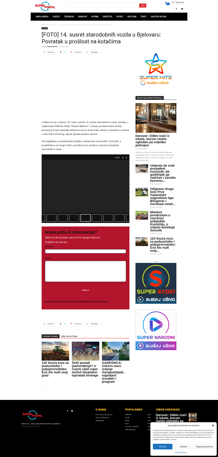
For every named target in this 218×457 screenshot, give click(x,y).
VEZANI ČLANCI (50, 336)
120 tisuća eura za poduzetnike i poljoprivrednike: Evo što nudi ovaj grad (55, 369)
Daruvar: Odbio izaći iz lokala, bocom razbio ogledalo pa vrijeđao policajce (152, 140)
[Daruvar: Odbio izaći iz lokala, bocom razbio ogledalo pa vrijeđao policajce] (155, 118)
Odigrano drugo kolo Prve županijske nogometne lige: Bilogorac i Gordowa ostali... (162, 196)
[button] (213, 425)
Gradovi (55, 25)
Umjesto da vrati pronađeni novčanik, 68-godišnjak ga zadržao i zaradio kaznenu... (163, 173)
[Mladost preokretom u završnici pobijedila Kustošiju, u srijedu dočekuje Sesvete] (141, 215)
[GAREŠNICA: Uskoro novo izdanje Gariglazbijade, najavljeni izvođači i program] (115, 351)
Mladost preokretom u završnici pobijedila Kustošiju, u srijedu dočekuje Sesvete (162, 221)
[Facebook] (176, 9)
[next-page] (47, 387)
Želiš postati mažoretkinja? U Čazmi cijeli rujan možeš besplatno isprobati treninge (85, 369)
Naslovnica (45, 25)
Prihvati (162, 446)
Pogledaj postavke (204, 446)
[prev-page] (43, 387)
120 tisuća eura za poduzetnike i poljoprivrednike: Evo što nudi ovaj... (163, 244)
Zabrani (183, 446)
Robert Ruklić (52, 46)
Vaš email (49, 246)
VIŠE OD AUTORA (69, 336)
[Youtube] (182, 9)
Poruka (48, 258)
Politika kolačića (181, 452)
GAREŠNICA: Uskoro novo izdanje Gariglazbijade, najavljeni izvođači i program (113, 372)
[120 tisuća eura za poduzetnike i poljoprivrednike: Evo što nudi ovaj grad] (55, 351)
